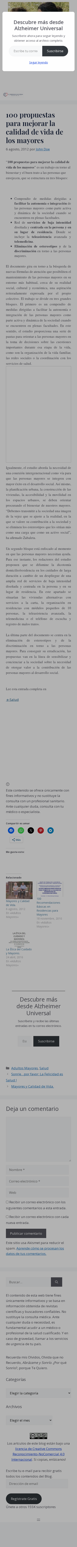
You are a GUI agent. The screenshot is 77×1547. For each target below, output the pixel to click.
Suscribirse (55, 51)
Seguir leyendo (38, 62)
